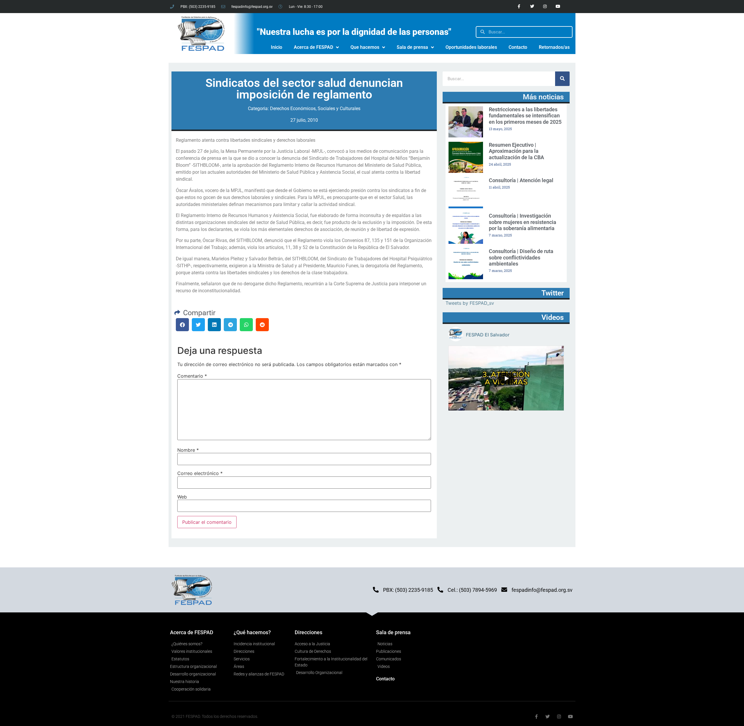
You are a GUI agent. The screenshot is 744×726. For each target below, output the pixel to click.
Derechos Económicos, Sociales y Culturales (315, 108)
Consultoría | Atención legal (521, 180)
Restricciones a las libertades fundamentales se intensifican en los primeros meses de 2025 (525, 115)
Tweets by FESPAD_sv (470, 303)
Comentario (192, 376)
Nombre (188, 450)
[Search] (562, 78)
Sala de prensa (412, 47)
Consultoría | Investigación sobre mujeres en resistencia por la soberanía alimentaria (522, 222)
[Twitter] (532, 6)
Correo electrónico (200, 473)
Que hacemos (364, 47)
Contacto (518, 47)
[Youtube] (558, 6)
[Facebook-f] (518, 6)
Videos (552, 317)
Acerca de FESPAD (313, 47)
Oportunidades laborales (471, 47)
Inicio (276, 47)
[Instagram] (545, 6)
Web (182, 496)
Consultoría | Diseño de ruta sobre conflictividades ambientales (521, 257)
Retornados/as (554, 47)
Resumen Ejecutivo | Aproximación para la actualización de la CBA (516, 151)
